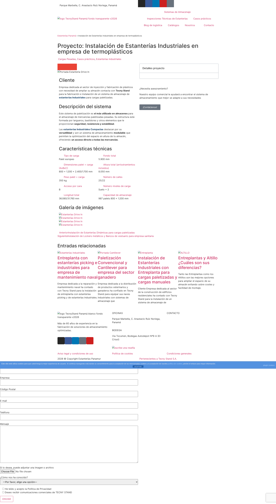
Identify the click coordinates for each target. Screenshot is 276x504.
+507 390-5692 (179, 325)
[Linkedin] (156, 3)
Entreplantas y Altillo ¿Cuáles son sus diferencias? (197, 262)
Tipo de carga (71, 155)
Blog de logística (153, 25)
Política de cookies (122, 353)
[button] (60, 67)
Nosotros (190, 25)
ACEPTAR (138, 366)
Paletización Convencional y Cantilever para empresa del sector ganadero (116, 267)
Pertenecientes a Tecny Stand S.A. (158, 358)
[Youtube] (163, 3)
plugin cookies (269, 365)
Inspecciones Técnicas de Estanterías (167, 18)
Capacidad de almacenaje (117, 195)
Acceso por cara (73, 186)
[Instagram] (141, 3)
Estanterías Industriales (108, 59)
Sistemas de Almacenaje (177, 12)
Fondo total (109, 155)
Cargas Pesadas (67, 59)
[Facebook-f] (148, 3)
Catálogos (173, 25)
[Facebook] (68, 340)
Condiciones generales (179, 353)
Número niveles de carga (117, 186)
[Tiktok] (170, 3)
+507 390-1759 (178, 322)
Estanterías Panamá (66, 36)
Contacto (209, 25)
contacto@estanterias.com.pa (101, 1)
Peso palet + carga (74, 177)
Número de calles (112, 177)
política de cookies (175, 364)
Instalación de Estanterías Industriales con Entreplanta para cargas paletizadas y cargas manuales (157, 270)
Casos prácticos (202, 18)
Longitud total (71, 195)
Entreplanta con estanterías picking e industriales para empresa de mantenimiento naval (77, 267)
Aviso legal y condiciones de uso (75, 353)
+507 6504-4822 (69, 1)
